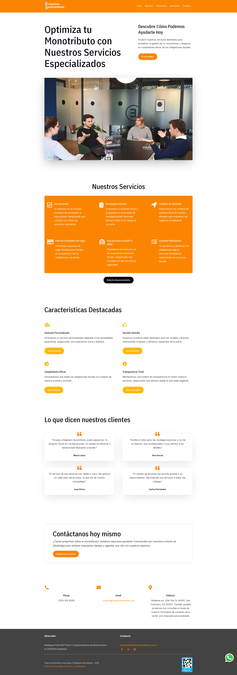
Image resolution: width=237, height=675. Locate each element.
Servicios (149, 6)
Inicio (139, 6)
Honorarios (175, 6)
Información (161, 6)
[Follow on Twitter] (128, 649)
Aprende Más (132, 351)
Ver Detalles (54, 390)
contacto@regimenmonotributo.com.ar (138, 645)
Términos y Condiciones (74, 666)
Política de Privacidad (53, 666)
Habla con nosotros (66, 554)
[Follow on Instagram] (134, 649)
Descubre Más (133, 390)
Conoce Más (148, 56)
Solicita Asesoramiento (118, 280)
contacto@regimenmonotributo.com (118, 600)
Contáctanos (54, 351)
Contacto (187, 6)
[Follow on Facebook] (122, 649)
